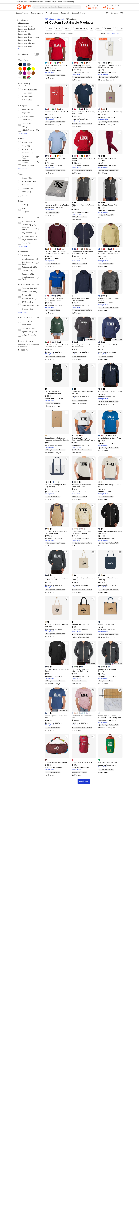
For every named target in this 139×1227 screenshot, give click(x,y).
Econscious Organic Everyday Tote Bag (56, 625)
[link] (24, 7)
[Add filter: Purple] (24, 73)
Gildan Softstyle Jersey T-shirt (56, 65)
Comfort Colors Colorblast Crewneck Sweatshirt (82, 532)
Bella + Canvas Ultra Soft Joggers (107, 159)
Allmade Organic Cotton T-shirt (110, 438)
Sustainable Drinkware (26, 43)
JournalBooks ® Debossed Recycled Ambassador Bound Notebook (56, 440)
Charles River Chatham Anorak (110, 391)
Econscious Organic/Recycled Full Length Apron (56, 532)
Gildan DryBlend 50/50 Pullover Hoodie (84, 159)
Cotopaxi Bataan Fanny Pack (56, 762)
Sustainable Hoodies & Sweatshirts (26, 30)
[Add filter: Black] (20, 64)
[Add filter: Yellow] (33, 69)
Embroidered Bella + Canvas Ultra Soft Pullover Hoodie (109, 253)
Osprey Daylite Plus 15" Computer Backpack (53, 392)
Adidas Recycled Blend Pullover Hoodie (80, 299)
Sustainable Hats (24, 40)
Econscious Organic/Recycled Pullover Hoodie (56, 579)
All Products (49, 19)
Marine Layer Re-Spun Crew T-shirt (110, 486)
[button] (114, 8)
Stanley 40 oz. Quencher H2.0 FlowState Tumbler (109, 66)
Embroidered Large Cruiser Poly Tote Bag (55, 486)
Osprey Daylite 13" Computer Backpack (82, 392)
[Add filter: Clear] (20, 77)
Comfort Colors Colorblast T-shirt (82, 717)
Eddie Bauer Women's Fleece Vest (83, 206)
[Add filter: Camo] (24, 77)
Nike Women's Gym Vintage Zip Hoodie (110, 299)
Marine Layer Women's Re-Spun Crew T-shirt (82, 486)
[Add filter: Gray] (29, 64)
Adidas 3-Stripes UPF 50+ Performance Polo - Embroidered (54, 300)
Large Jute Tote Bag (106, 625)
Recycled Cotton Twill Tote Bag (110, 112)
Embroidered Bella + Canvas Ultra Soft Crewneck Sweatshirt (57, 253)
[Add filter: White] (33, 64)
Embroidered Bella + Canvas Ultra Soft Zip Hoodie (82, 253)
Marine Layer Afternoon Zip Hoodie (108, 670)
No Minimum (23, 54)
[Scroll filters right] (119, 29)
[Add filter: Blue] (24, 64)
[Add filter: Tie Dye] (29, 77)
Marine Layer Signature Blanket (57, 205)
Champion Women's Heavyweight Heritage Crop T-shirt (83, 440)
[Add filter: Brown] (33, 73)
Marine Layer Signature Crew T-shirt (57, 717)
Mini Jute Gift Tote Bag (80, 625)
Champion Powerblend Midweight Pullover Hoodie (82, 66)
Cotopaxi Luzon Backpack (108, 762)
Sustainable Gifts (24, 34)
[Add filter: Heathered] (20, 73)
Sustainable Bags (24, 46)
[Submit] (35, 7)
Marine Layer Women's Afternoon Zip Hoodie (80, 670)
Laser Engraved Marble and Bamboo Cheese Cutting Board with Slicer (110, 718)
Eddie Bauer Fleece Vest (107, 205)
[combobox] (56, 7)
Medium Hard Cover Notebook (56, 112)
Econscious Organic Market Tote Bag (108, 579)
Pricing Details (49, 72)
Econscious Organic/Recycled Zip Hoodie (110, 532)
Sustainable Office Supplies (28, 37)
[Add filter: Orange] (20, 69)
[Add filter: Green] (29, 69)
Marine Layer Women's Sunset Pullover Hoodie (83, 346)
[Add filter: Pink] (29, 73)
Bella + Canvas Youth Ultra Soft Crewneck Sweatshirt (56, 346)
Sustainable (60, 19)
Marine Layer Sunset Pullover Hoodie (109, 346)
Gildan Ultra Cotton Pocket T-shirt (56, 159)
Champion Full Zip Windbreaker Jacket (57, 670)
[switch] (36, 54)
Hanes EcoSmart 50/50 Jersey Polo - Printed (83, 113)
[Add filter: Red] (24, 69)
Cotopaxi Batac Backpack (82, 762)
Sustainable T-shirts (25, 26)
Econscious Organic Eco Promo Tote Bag (84, 579)
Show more (22, 49)
